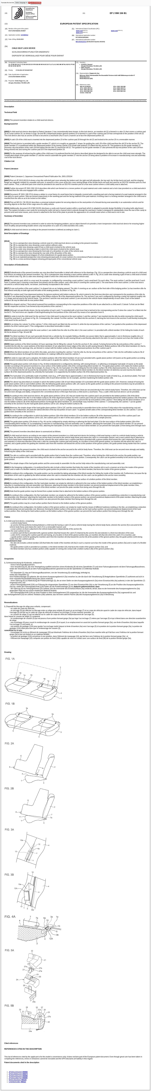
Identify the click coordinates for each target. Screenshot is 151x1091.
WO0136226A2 (15, 1080)
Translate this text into (7, 2)
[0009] (24, 1078)
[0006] (25, 1072)
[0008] (25, 1076)
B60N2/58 (114, 31)
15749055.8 (24, 35)
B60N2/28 (79, 31)
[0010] (23, 1080)
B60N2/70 (79, 33)
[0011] (23, 1082)
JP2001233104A (15, 1072)
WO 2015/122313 (81, 42)
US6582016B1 (14, 1082)
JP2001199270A (15, 1078)
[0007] (25, 1074)
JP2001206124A (15, 1076)
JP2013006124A (15, 1074)
